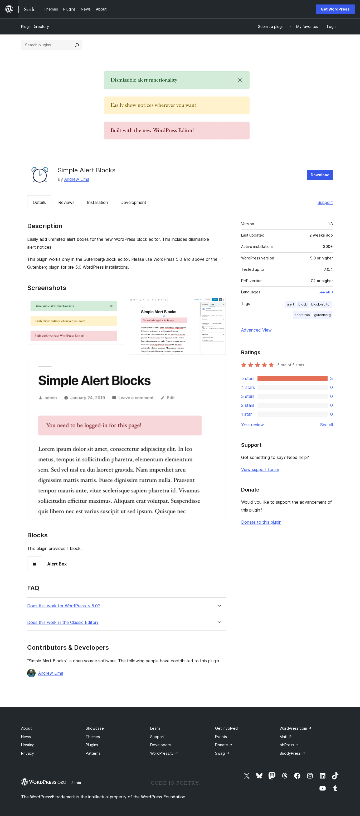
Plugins (92, 745)
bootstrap (302, 315)
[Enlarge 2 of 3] (218, 304)
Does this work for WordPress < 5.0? (63, 605)
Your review (252, 424)
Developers (160, 745)
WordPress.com (296, 728)
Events (221, 736)
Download (320, 175)
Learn (155, 728)
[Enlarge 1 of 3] (117, 304)
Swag (222, 753)
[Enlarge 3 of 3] (218, 366)
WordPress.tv (164, 753)
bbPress (289, 745)
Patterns (93, 753)
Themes (93, 736)
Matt (286, 736)
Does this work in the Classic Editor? (63, 622)
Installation (97, 202)
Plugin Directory (35, 26)
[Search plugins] (77, 45)
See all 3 (325, 292)
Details (39, 202)
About (26, 728)
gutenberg (322, 315)
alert (290, 304)
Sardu (76, 782)
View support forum (260, 469)
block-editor (321, 304)
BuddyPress (292, 753)
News (26, 736)
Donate (223, 745)
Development (133, 202)
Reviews (66, 202)
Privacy (27, 753)
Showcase (95, 728)
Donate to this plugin (261, 522)
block (302, 304)
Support (325, 202)
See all (326, 424)
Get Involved (226, 728)
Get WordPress (335, 9)
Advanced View (256, 330)
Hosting (28, 745)
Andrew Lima (76, 179)
